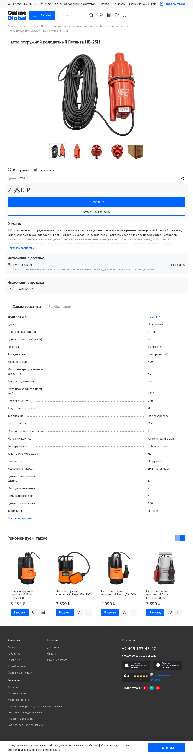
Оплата (104, 4)
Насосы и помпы (83, 26)
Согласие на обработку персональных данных (35, 706)
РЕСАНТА (154, 316)
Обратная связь (17, 693)
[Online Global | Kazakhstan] (151, 687)
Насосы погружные (112, 26)
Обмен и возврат (57, 660)
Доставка (89, 4)
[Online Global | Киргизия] (157, 687)
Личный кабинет (17, 666)
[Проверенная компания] (164, 677)
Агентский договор (19, 700)
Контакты (119, 4)
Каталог (46, 15)
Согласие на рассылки (20, 719)
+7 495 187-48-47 (24, 4)
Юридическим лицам (142, 4)
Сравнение (14, 660)
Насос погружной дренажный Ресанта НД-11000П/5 (159, 594)
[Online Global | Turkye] (145, 687)
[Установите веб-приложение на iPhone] (136, 665)
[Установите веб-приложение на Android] (167, 665)
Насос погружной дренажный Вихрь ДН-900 (118, 592)
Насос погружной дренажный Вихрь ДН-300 (73, 592)
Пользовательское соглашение (26, 725)
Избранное (14, 653)
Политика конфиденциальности (26, 712)
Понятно (167, 747)
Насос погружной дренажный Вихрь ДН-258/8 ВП (22, 594)
